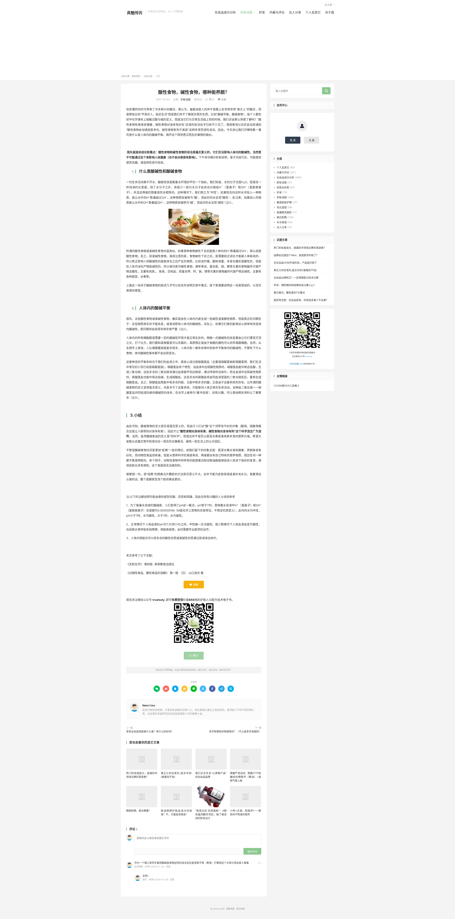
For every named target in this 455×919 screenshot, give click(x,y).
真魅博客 (132, 12)
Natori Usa (148, 705)
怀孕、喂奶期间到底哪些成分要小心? (294, 285)
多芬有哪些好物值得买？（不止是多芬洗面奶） (235, 731)
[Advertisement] (227, 42)
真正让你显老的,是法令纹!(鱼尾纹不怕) (295, 270)
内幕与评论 (277, 12)
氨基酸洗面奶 (284, 212)
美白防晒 (282, 217)
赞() (209, 99)
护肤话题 (246, 12)
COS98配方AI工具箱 (285, 385)
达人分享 (295, 12)
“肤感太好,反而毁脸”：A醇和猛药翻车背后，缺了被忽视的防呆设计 (210, 814)
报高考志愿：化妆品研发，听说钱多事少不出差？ (301, 299)
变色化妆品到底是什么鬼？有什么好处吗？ (149, 731)
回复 (168, 866)
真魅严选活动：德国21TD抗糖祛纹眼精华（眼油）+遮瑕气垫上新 (245, 776)
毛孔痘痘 (282, 207)
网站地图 (240, 908)
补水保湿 (282, 222)
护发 (262, 12)
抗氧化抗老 (283, 187)
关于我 (329, 12)
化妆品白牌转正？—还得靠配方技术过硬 (296, 277)
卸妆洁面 (282, 182)
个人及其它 (313, 12)
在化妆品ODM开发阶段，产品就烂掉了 (295, 262)
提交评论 (252, 851)
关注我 (328, 4)
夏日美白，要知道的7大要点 (289, 292)
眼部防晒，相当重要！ (138, 810)
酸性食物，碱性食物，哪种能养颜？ (193, 92)
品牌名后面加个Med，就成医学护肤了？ (296, 255)
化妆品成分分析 (225, 12)
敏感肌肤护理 (284, 202)
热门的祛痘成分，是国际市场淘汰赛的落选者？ (300, 247)
